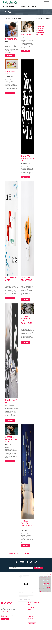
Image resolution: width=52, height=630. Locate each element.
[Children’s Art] (11, 64)
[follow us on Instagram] (5, 603)
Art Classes (40, 22)
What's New (40, 34)
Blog (18, 6)
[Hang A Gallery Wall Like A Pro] (27, 471)
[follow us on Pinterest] (8, 603)
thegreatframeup (23, 599)
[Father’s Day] (11, 29)
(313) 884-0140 (4, 611)
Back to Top (5, 619)
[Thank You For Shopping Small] (27, 106)
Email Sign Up (30, 2)
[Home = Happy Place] (11, 350)
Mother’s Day (27, 34)
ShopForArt (46, 2)
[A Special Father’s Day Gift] (11, 429)
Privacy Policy (4, 616)
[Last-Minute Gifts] (11, 228)
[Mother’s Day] (27, 26)
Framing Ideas (40, 26)
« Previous (12, 553)
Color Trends (41, 24)
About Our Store (32, 6)
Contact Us (36, 2)
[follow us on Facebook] (2, 603)
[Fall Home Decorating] (27, 228)
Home (29, 609)
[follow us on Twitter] (10, 603)
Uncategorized (41, 32)
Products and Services (8, 6)
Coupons (23, 6)
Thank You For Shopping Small (27, 158)
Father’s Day (11, 39)
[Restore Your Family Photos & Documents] (27, 308)
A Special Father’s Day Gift (11, 439)
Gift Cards (41, 2)
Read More (10, 55)
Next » (28, 553)
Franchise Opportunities (34, 620)
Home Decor (40, 30)
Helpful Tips (40, 28)
